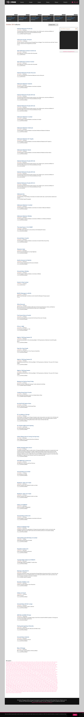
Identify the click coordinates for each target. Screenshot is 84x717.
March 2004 (24, 690)
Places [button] (47, 2)
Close (75, 714)
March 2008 (16, 685)
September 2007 (46, 685)
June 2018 (37, 671)
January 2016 (10, 675)
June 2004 (13, 690)
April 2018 (43, 671)
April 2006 (16, 687)
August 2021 (20, 668)
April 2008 (12, 685)
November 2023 (51, 664)
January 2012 (19, 680)
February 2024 (36, 664)
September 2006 (48, 686)
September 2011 (40, 680)
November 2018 (14, 671)
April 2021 (34, 668)
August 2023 (16, 665)
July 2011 (48, 680)
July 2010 (50, 681)
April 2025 (24, 663)
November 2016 (18, 674)
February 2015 (8, 676)
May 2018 (40, 671)
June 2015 (43, 675)
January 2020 (51, 669)
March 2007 (18, 686)
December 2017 (10, 673)
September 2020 (19, 669)
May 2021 (31, 668)
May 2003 (18, 691)
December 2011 (24, 680)
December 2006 (32, 686)
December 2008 (29, 684)
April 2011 (7, 681)
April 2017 (45, 673)
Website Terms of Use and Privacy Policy (39, 702)
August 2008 (50, 684)
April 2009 (10, 684)
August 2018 (29, 671)
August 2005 (55, 687)
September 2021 (15, 668)
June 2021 (27, 668)
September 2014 (34, 676)
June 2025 (17, 663)
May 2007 (11, 686)
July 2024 (17, 664)
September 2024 (8, 664)
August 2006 (54, 686)
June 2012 (50, 679)
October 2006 (43, 686)
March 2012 (10, 680)
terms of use (63, 714)
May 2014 (49, 676)
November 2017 (16, 673)
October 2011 (35, 680)
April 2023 (29, 665)
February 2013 (12, 679)
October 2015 (26, 675)
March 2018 (48, 671)
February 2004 (28, 690)
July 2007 (55, 685)
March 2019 (44, 670)
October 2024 (53, 663)
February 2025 (32, 663)
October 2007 (41, 685)
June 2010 (54, 681)
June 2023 (23, 665)
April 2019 (40, 670)
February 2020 (46, 669)
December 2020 (52, 668)
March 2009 (15, 684)
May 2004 (16, 690)
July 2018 (33, 671)
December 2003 (38, 690)
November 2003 (43, 690)
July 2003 (11, 691)
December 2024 (42, 663)
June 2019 (33, 670)
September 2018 (24, 671)
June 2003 (15, 691)
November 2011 (29, 680)
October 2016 (24, 674)
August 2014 (39, 676)
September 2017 (26, 673)
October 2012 (33, 679)
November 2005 (40, 687)
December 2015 (15, 675)
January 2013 (17, 679)
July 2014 (42, 676)
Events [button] (39, 2)
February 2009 (19, 684)
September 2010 (41, 681)
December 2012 (22, 679)
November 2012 (27, 679)
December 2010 (25, 681)
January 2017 (8, 674)
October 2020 (13, 669)
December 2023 (46, 664)
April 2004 (19, 690)
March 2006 (20, 687)
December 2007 (31, 685)
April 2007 (14, 686)
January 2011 (21, 681)
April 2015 (50, 675)
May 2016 (45, 674)
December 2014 (18, 676)
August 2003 (8, 691)
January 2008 (26, 685)
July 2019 (29, 670)
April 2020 (38, 669)
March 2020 (42, 669)
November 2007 (36, 685)
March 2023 (34, 665)
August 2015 (36, 675)
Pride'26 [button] (65, 2)
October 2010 (36, 681)
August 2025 (10, 663)
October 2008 (40, 684)
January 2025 (37, 663)
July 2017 (35, 673)
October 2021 (10, 668)
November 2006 (38, 686)
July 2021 (24, 668)
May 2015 (46, 675)
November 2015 (20, 675)
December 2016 (13, 674)
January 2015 (13, 676)
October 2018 (19, 671)
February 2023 (38, 665)
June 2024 (21, 664)
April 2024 (28, 664)
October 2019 (15, 670)
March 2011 (11, 681)
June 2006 (9, 687)
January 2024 (41, 664)
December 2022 (48, 665)
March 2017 (49, 673)
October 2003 (48, 690)
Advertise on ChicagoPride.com (68, 51)
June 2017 (38, 673)
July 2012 (46, 679)
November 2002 (46, 691)
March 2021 (38, 668)
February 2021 (43, 668)
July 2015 (39, 675)
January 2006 (29, 687)
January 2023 (43, 665)
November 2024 (47, 663)
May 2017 (42, 673)
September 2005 (50, 687)
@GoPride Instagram (65, 28)
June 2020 (31, 669)
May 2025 (20, 663)
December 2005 (34, 687)
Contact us (50, 702)
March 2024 (32, 664)
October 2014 (29, 676)
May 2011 (55, 680)
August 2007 (52, 685)
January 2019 (53, 670)
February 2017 (54, 673)
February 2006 (25, 687)
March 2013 (8, 679)
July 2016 (37, 674)
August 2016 (34, 674)
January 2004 (33, 690)
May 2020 (34, 669)
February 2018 (52, 671)
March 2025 (28, 663)
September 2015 (31, 675)
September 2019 (20, 670)
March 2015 (54, 675)
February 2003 (30, 691)
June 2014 (46, 676)
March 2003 (26, 691)
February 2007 (23, 686)
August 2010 (47, 681)
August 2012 (43, 679)
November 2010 (31, 681)
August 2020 (24, 669)
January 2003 (35, 691)
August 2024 (14, 664)
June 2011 (52, 680)
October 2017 (21, 673)
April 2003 (22, 691)
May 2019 (36, 670)
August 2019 (26, 670)
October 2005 (45, 687)
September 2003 (54, 690)
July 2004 (9, 690)
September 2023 (10, 665)
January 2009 (24, 684)
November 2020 (8, 669)
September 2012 (38, 679)
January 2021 (48, 668)
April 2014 (53, 676)
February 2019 (48, 670)
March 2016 (52, 674)
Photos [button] (56, 2)
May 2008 (9, 685)
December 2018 (8, 671)
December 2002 (40, 691)
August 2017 (31, 673)
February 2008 (21, 685)
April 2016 (48, 674)
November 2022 (53, 665)
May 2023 (26, 665)
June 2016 (41, 674)
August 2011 (45, 680)
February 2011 (16, 681)
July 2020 (27, 669)
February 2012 (14, 680)
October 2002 (51, 691)
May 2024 (24, 664)
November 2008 (34, 684)
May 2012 (54, 679)
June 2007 (7, 686)
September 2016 (29, 674)
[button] (22, 2)
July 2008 (53, 684)
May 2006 (13, 687)
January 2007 (28, 686)
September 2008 (45, 684)
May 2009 (7, 684)
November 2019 (10, 670)
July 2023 (19, 665)
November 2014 (23, 676)
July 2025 (13, 663)
